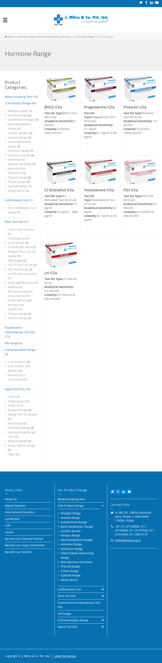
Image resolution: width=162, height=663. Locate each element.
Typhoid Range (18, 186)
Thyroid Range (17, 177)
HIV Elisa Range (18, 269)
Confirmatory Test (16, 200)
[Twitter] (141, 2)
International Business (20, 512)
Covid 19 (13, 405)
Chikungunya (16, 238)
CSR (7, 525)
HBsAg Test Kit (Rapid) (22, 414)
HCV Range (15, 423)
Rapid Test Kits (15, 389)
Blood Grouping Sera (18, 97)
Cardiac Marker (18, 133)
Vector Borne (16, 191)
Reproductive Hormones (77, 562)
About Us (11, 499)
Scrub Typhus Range (21, 445)
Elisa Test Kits (14, 222)
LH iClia (50, 272)
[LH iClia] (61, 254)
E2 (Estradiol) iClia (59, 190)
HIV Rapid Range (19, 428)
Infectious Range (19, 155)
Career (9, 532)
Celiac (12, 396)
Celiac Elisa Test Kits (21, 229)
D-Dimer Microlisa (20, 247)
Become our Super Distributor (25, 545)
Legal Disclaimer (65, 656)
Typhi (11, 454)
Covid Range (16, 243)
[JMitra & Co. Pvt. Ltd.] (81, 19)
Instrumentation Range (20, 350)
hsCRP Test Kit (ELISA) (22, 274)
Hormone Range (18, 151)
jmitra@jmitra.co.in (128, 540)
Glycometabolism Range (76, 540)
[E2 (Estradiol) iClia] (61, 171)
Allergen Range (18, 111)
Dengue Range (17, 137)
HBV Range (15, 260)
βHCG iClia (53, 107)
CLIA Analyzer (17, 362)
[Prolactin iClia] (140, 88)
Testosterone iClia (99, 190)
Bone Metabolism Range (77, 526)
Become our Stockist (18, 552)
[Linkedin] (152, 2)
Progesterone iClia (99, 107)
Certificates (12, 519)
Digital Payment (15, 505)
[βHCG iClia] (61, 88)
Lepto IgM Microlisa (21, 283)
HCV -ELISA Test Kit (20, 265)
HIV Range (11, 343)
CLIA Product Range (18, 103)
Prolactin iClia (134, 107)
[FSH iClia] (140, 171)
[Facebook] (146, 2)
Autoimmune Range (21, 119)
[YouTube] (157, 2)
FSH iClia (130, 190)
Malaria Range (17, 441)
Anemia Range (17, 115)
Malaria (13, 287)
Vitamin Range (17, 318)
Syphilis (13, 309)
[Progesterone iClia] (101, 88)
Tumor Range (17, 182)
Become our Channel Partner (24, 539)
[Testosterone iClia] (101, 171)
